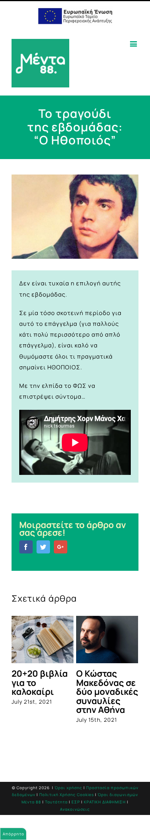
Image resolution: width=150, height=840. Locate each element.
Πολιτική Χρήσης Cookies (66, 794)
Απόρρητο (13, 834)
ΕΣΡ (76, 802)
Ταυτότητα (56, 802)
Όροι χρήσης (68, 787)
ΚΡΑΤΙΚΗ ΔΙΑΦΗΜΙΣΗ (105, 802)
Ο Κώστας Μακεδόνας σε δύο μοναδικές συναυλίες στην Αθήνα (107, 691)
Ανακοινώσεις (75, 809)
